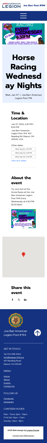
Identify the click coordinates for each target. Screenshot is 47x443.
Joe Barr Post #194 (34, 5)
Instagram (9, 402)
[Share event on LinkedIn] (25, 300)
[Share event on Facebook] (12, 300)
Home (7, 376)
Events (7, 383)
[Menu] (23, 16)
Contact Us (9, 386)
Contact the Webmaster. (23, 435)
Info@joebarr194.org (14, 357)
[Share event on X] (19, 300)
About (7, 379)
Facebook (9, 398)
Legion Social (33, 430)
